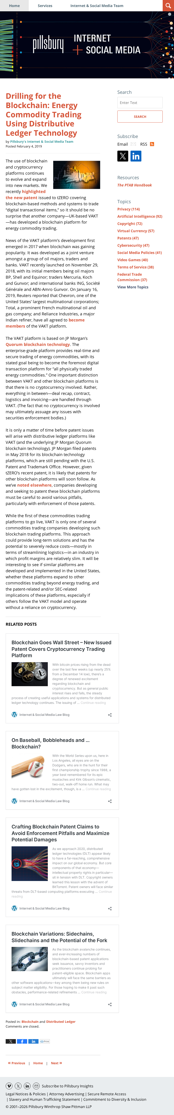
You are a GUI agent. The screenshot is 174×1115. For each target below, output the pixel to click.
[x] (18, 1086)
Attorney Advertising (66, 1093)
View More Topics (132, 287)
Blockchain (30, 1021)
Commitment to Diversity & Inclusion (114, 1099)
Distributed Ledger (60, 1021)
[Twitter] (122, 156)
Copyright (129, 223)
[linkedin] (27, 1086)
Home (14, 5)
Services (45, 5)
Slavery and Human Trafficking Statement (44, 1099)
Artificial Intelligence (139, 216)
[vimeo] (9, 1086)
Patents (128, 238)
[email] (36, 1086)
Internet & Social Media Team (96, 5)
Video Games (132, 259)
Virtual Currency (135, 230)
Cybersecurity (133, 245)
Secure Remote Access (107, 1093)
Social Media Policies (139, 252)
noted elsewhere (34, 485)
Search (140, 116)
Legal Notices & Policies (26, 1093)
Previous (16, 1062)
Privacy (128, 209)
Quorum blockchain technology (38, 344)
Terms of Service (135, 267)
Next (56, 1062)
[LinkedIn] (135, 156)
